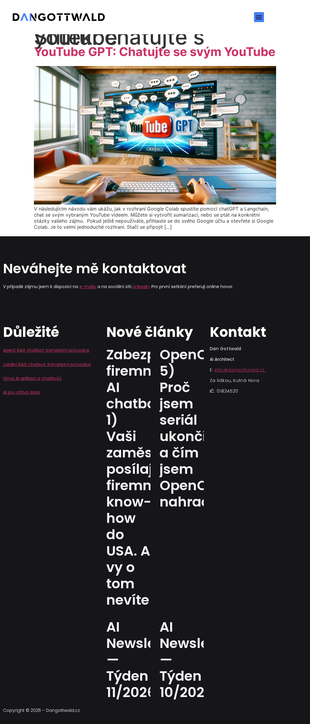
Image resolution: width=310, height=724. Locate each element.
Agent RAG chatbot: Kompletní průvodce (46, 350)
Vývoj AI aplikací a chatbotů (32, 378)
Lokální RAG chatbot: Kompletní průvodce (47, 364)
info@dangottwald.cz (240, 370)
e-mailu (87, 287)
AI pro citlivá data (21, 392)
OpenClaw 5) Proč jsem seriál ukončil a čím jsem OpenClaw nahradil (196, 428)
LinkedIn (141, 287)
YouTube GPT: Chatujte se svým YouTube (154, 51)
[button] (259, 17)
